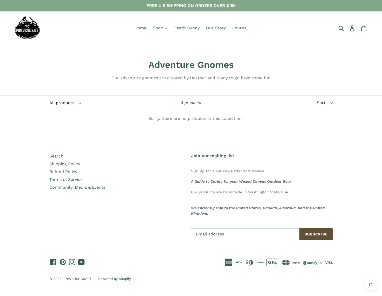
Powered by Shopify (114, 279)
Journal (240, 27)
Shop (158, 27)
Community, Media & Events (77, 187)
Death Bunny (187, 27)
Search (56, 156)
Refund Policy (63, 171)
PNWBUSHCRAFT (77, 279)
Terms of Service (66, 179)
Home (140, 27)
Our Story (216, 27)
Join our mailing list (212, 155)
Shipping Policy (64, 163)
